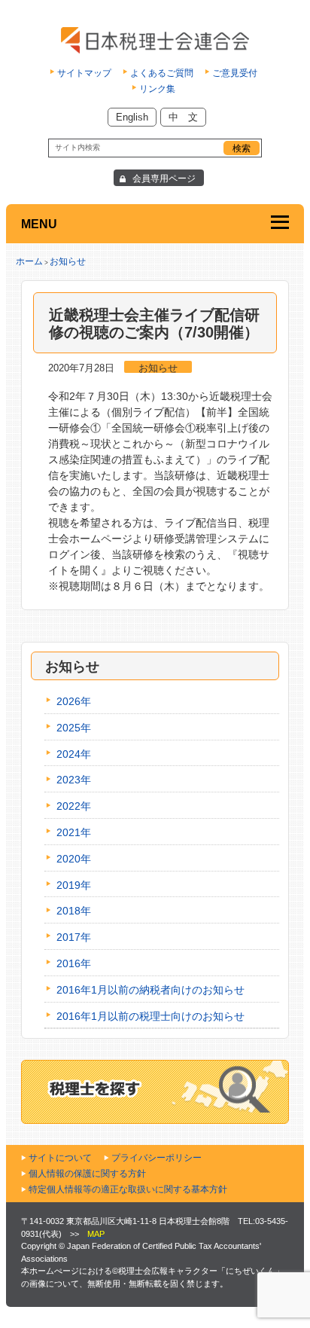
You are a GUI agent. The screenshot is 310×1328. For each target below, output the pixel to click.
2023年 (73, 780)
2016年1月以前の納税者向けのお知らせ (150, 990)
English (132, 117)
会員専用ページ (164, 178)
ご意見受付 (234, 73)
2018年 (73, 911)
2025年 (73, 728)
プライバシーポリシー (156, 1157)
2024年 (73, 754)
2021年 (73, 832)
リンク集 (157, 89)
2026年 (73, 701)
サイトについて (60, 1157)
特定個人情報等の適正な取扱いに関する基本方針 (128, 1189)
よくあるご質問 (161, 73)
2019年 (73, 885)
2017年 (73, 937)
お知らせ (68, 261)
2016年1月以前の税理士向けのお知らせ (150, 1016)
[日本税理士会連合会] (155, 40)
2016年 (73, 963)
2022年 (73, 806)
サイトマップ (84, 73)
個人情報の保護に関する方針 (87, 1173)
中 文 (183, 117)
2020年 (73, 859)
